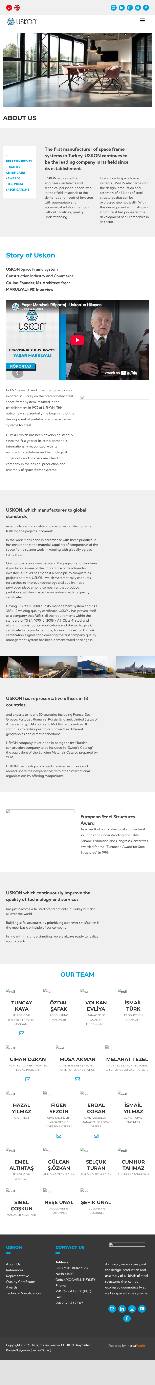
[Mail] (112, 1309)
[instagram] (130, 8)
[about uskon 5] (97, 667)
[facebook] (146, 8)
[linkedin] (122, 8)
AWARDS (13, 178)
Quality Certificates (20, 1282)
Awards (11, 1287)
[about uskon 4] (58, 667)
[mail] (114, 8)
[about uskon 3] (19, 667)
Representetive (17, 1276)
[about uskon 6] (135, 667)
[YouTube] (142, 1309)
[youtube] (138, 8)
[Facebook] (127, 1318)
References (14, 1270)
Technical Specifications (24, 1293)
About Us (13, 1264)
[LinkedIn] (122, 1309)
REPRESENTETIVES (19, 161)
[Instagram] (132, 1309)
